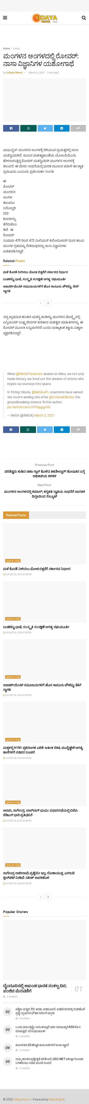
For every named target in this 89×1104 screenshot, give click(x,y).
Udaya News (15, 72)
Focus (16, 48)
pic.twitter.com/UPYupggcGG (28, 407)
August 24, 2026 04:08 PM (18, 758)
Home (6, 48)
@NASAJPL (40, 392)
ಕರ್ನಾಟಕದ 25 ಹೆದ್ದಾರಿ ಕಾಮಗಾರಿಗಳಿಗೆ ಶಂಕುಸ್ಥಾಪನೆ (42, 1045)
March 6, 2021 (37, 72)
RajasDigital (57, 1099)
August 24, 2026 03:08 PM (18, 883)
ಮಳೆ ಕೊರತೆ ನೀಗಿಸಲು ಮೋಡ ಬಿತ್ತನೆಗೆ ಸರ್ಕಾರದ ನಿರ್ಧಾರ (35, 272)
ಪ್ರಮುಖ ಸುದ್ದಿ (12, 560)
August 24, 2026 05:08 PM (18, 695)
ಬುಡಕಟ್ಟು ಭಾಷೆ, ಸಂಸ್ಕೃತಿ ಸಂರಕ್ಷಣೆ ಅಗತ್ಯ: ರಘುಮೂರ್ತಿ (34, 279)
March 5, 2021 (44, 415)
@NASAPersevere (29, 374)
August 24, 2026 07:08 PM (18, 574)
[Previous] (41, 303)
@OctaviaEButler (61, 397)
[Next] (48, 303)
